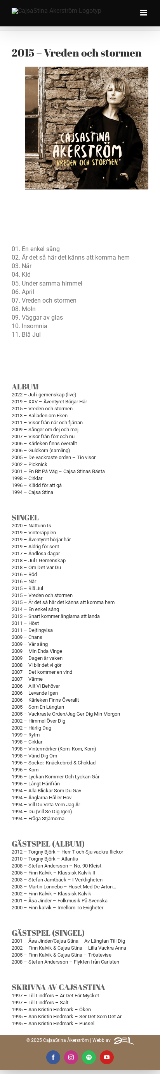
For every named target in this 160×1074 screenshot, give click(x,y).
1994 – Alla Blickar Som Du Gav (46, 790)
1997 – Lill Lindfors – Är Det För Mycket (55, 995)
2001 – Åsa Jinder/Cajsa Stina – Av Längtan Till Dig (68, 941)
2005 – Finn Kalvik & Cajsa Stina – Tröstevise (61, 955)
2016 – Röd (24, 574)
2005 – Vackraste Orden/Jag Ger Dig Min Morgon (66, 714)
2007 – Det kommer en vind (42, 672)
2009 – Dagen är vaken (37, 658)
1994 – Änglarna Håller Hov (41, 797)
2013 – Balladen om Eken (40, 415)
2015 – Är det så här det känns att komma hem (63, 602)
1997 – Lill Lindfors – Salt (40, 1002)
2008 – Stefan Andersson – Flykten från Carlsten (65, 962)
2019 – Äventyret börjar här (41, 539)
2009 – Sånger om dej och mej (45, 429)
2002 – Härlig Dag (31, 728)
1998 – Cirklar (27, 478)
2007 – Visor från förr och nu (43, 436)
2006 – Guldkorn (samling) (41, 450)
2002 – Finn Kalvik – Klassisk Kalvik (51, 894)
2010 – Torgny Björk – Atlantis (45, 859)
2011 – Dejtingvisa (32, 630)
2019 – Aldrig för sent (35, 546)
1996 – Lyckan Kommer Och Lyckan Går (55, 777)
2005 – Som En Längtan (38, 707)
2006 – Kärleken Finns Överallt (45, 700)
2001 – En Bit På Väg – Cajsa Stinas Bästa (58, 471)
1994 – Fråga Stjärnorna (38, 818)
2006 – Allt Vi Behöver (36, 686)
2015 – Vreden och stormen (42, 408)
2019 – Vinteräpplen (34, 532)
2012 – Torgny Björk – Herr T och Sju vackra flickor (67, 852)
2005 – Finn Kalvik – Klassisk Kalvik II (54, 873)
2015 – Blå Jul (27, 588)
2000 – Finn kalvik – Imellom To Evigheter (57, 907)
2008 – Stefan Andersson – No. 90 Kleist (56, 866)
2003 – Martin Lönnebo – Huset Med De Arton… (64, 887)
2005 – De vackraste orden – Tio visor (54, 457)
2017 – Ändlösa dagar (36, 553)
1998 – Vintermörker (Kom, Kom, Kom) (54, 749)
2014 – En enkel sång (35, 609)
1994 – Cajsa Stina (32, 492)
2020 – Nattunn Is (31, 525)
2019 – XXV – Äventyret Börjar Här (49, 401)
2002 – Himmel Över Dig (38, 721)
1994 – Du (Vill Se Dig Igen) (42, 811)
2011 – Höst (25, 623)
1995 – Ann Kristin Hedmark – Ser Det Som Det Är (67, 1016)
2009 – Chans (27, 637)
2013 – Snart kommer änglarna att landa (56, 616)
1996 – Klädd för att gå (37, 485)
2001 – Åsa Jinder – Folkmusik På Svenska (60, 901)
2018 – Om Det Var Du (36, 567)
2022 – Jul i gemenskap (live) (44, 395)
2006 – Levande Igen (35, 693)
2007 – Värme (27, 679)
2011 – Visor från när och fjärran (47, 422)
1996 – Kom (25, 770)
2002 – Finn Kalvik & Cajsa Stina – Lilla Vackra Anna (69, 948)
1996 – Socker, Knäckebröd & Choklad (54, 763)
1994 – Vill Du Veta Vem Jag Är (46, 804)
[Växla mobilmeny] (144, 13)
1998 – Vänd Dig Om (34, 756)
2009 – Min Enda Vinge (37, 651)
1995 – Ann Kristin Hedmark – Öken (51, 1009)
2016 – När (24, 581)
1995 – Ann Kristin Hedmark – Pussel (53, 1023)
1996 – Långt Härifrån (36, 784)
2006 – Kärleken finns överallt (44, 443)
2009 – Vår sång (30, 644)
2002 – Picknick (29, 464)
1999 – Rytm (26, 735)
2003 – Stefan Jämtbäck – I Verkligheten (57, 880)
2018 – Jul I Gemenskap (39, 560)
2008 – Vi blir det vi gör (36, 665)
